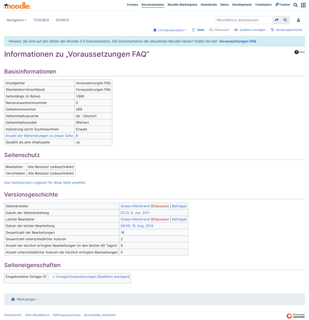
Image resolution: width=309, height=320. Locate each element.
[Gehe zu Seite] (276, 20)
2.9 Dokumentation (170, 30)
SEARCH (62, 20)
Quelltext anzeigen (252, 29)
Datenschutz (13, 315)
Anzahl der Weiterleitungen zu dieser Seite (39, 136)
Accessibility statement (100, 315)
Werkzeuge (25, 299)
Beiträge (178, 206)
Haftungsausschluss (67, 315)
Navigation (15, 20)
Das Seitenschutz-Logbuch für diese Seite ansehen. (45, 182)
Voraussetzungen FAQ (237, 41)
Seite (200, 29)
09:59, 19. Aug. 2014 (137, 226)
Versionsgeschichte (289, 29)
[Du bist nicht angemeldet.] (299, 20)
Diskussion (222, 29)
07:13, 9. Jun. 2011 (135, 213)
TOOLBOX (41, 20)
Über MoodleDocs (37, 315)
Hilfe (302, 52)
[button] (303, 5)
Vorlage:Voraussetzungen (76, 276)
